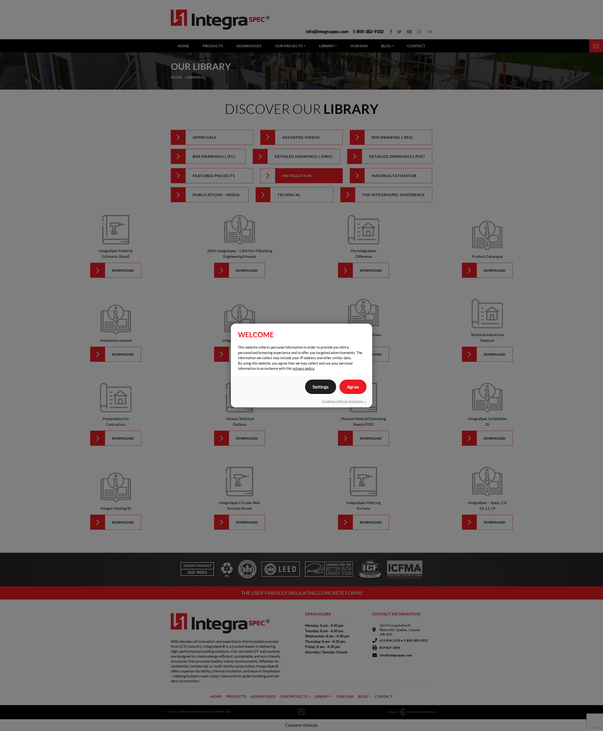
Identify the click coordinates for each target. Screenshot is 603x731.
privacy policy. (304, 368)
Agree (353, 386)
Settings (321, 386)
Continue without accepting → (344, 401)
